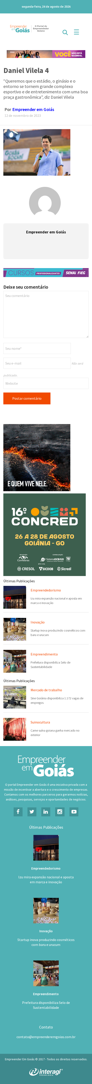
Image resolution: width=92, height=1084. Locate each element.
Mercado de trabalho (46, 690)
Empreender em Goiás (33, 109)
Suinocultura (40, 722)
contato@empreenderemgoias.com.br (46, 1037)
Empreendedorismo (46, 590)
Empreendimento (44, 654)
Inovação (38, 622)
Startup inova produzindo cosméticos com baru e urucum (46, 942)
